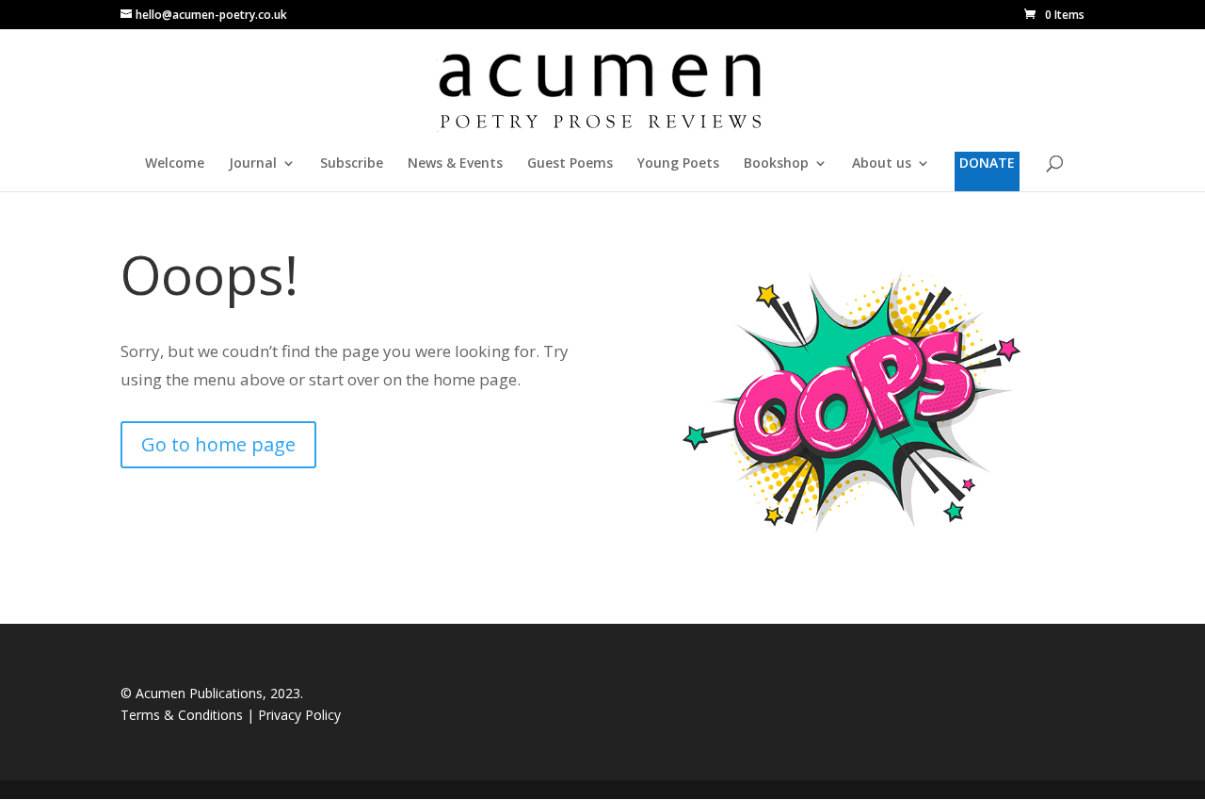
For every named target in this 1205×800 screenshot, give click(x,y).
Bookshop (776, 163)
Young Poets (678, 163)
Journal (253, 163)
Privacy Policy (299, 715)
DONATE (987, 162)
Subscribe (351, 163)
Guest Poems (570, 163)
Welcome (174, 163)
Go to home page (218, 444)
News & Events (455, 163)
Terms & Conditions (183, 715)
